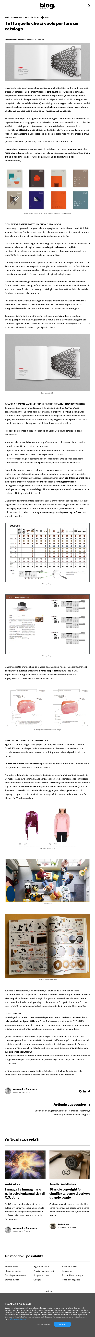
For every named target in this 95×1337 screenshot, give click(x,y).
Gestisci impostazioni (43, 1324)
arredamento (69, 779)
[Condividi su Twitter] (89, 1091)
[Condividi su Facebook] (80, 1091)
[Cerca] (89, 6)
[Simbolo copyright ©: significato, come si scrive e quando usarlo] (69, 1164)
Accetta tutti (62, 1324)
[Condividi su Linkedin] (84, 1091)
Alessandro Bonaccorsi (15, 40)
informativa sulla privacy (18, 1319)
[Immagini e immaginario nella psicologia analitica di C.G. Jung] (25, 1164)
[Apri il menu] (6, 6)
